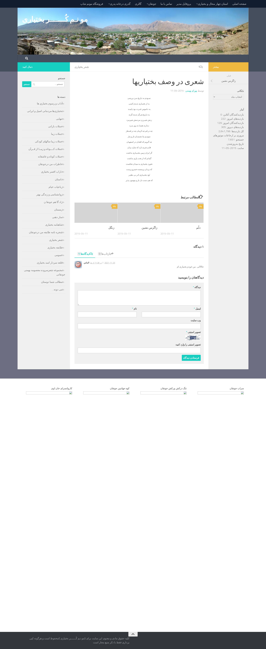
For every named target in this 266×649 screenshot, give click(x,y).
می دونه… (57, 289)
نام (134, 308)
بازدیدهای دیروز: (235, 127)
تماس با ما (166, 4)
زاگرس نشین (149, 227)
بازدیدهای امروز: (235, 118)
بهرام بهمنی (191, 90)
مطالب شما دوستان (51, 281)
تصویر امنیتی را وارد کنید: (188, 344)
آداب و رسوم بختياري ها (49, 103)
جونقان (152, 4)
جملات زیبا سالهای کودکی (48, 141)
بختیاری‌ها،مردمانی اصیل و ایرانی (44, 111)
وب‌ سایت (196, 320)
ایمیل (197, 308)
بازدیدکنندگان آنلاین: (233, 114)
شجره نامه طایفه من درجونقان (45, 232)
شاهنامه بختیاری (53, 224)
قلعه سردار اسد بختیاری (49, 262)
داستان (58, 179)
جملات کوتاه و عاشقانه (50, 156)
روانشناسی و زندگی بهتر (49, 194)
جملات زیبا (56, 133)
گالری (138, 4)
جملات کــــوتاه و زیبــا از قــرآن (45, 148)
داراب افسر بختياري (51, 171)
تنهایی (59, 118)
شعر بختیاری (82, 67)
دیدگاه (197, 287)
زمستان (58, 209)
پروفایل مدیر (183, 4)
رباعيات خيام (55, 186)
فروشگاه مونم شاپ (91, 4)
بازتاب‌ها (105, 253)
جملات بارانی (55, 126)
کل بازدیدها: (237, 131)
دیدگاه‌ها (84, 253)
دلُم (198, 227)
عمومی (58, 255)
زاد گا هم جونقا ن (53, 202)
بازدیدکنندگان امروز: (233, 122)
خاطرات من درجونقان (50, 164)
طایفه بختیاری (54, 247)
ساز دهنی (57, 217)
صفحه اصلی (239, 4)
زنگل (111, 227)
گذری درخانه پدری (120, 4)
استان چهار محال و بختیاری (213, 4)
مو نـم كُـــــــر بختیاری (55, 19)
